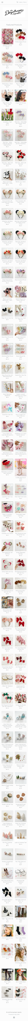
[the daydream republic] (14, 12)
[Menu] (2, 2)
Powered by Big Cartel (14, 1014)
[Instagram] (14, 1017)
